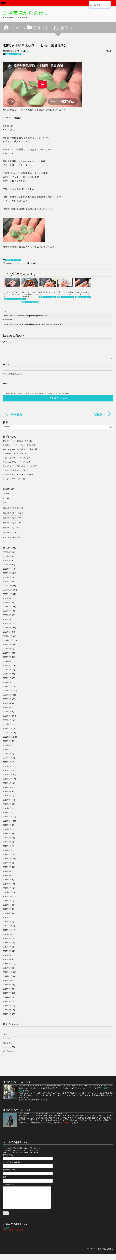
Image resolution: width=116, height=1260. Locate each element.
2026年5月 (7, 565)
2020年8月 (7, 762)
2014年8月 (7, 989)
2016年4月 (7, 909)
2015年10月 (7, 934)
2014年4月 (7, 1006)
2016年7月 (7, 901)
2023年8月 (7, 703)
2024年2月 (7, 678)
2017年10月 (7, 859)
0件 (21, 51)
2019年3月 (7, 800)
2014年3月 (7, 1010)
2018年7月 (7, 829)
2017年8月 (7, 863)
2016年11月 (7, 892)
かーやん (6, 493)
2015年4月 (7, 955)
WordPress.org (8, 1051)
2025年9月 (7, 598)
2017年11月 (7, 855)
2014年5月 (7, 1002)
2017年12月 (7, 850)
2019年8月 (7, 783)
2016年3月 (7, 913)
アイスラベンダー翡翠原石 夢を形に (17, 441)
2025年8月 (7, 603)
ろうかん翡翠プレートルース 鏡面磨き (18, 475)
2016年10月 (7, 896)
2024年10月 (7, 645)
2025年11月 (7, 590)
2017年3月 (7, 884)
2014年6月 (7, 997)
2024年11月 (7, 640)
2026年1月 (7, 582)
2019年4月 (7, 796)
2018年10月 (7, 821)
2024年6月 (7, 661)
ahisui (27, 51)
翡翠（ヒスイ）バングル (66, 297)
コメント (23, 263)
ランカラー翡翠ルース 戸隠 (14, 479)
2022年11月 (7, 733)
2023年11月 (7, 691)
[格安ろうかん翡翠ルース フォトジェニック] (83, 286)
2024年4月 (7, 670)
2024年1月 (7, 682)
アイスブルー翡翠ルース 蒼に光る (16, 470)
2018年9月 (7, 825)
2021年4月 (7, 750)
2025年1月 (7, 632)
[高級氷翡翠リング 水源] (47, 286)
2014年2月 (7, 1014)
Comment (9, 342)
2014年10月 (7, 980)
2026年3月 (7, 573)
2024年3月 (7, 674)
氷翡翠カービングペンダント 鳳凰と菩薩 (19, 445)
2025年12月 (7, 586)
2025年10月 (7, 594)
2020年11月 (7, 758)
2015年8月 (7, 943)
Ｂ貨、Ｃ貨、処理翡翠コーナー (15, 537)
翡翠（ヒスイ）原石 (13, 54)
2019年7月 (7, 787)
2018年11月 (7, 817)
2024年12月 (7, 636)
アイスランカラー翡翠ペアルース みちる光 (20, 466)
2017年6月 (7, 871)
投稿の (7, 1043)
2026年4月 (7, 569)
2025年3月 (7, 623)
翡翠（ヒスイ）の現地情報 (30, 302)
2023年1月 (7, 724)
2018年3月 (7, 838)
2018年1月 (7, 846)
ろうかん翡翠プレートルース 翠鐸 (16, 462)
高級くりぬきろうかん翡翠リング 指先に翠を (21, 449)
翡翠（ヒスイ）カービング (13, 513)
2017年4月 (7, 880)
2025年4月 (7, 619)
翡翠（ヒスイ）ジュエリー (13, 299)
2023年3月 (7, 716)
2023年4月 (7, 712)
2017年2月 (7, 888)
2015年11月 (7, 930)
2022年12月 (7, 729)
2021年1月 (7, 754)
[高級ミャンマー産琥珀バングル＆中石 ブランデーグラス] (30, 286)
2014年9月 (7, 985)
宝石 (23, 299)
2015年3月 (7, 959)
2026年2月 (7, 577)
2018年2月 (7, 842)
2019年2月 (7, 804)
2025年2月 (7, 628)
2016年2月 (7, 918)
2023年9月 (7, 699)
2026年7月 (7, 556)
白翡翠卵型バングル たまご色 (15, 454)
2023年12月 (7, 687)
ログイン (6, 1039)
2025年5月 (7, 615)
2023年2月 (7, 720)
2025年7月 (7, 607)
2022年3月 (7, 741)
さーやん (6, 498)
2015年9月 (7, 939)
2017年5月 (7, 875)
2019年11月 (7, 775)
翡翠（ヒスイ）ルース (83, 297)
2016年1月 (7, 922)
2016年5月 (7, 905)
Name (7, 364)
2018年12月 (7, 813)
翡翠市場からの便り (26, 13)
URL (6, 383)
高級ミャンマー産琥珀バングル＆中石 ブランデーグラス (29, 294)
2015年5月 (7, 951)
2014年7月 (7, 993)
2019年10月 (7, 779)
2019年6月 (7, 791)
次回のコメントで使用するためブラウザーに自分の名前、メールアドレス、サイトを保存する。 (39, 393)
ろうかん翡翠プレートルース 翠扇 (16, 458)
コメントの (9, 1047)
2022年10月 (7, 737)
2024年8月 (7, 653)
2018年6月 (7, 834)
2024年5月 (7, 666)
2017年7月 (7, 867)
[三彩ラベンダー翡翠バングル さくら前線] (65, 286)
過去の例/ (27, 1095)
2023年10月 (7, 695)
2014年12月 (7, 972)
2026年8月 (7, 552)
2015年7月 (7, 947)
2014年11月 (7, 976)
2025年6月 (7, 611)
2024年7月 (7, 657)
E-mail (8, 374)
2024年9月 (7, 649)
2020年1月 (7, 766)
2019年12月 (7, 771)
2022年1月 (7, 745)
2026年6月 (7, 561)
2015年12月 (7, 926)
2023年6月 (7, 707)
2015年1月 (7, 968)
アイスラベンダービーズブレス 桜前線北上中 (11, 294)
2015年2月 (7, 964)
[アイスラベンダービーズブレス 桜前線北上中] (12, 286)
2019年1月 (7, 808)
